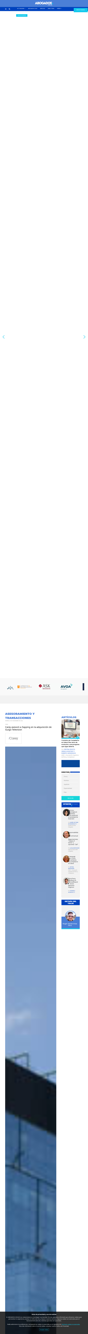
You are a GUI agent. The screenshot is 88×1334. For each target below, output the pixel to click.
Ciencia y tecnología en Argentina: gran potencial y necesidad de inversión (73, 814)
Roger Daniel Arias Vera (70, 924)
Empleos (42, 8)
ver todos (74, 804)
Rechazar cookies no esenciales (71, 1324)
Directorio (51, 8)
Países (59, 8)
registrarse (81, 10)
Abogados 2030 (32, 8)
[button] (5, 9)
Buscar (70, 798)
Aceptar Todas (44, 1329)
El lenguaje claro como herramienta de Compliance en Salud (73, 860)
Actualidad (20, 8)
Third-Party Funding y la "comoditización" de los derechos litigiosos (73, 883)
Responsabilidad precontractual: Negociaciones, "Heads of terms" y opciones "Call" (73, 838)
